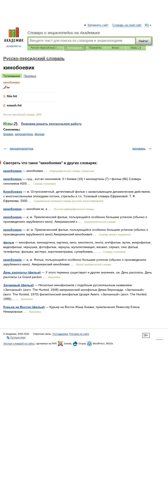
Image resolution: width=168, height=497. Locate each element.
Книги (115, 47)
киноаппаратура (21, 148)
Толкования (74, 47)
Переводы (95, 47)
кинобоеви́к (12, 259)
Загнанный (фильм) (18, 285)
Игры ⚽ (136, 47)
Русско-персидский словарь (45, 47)
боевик (8, 134)
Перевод (30, 76)
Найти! (143, 41)
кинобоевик (12, 171)
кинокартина (24, 134)
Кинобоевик (12, 191)
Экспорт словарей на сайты (18, 343)
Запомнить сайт (98, 25)
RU (147, 25)
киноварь (138, 148)
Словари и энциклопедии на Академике (63, 33)
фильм (39, 134)
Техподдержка (60, 334)
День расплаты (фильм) (22, 272)
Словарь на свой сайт (127, 25)
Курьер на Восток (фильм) (24, 307)
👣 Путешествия (16, 337)
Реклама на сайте (79, 334)
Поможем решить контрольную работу (51, 123)
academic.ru (13, 46)
